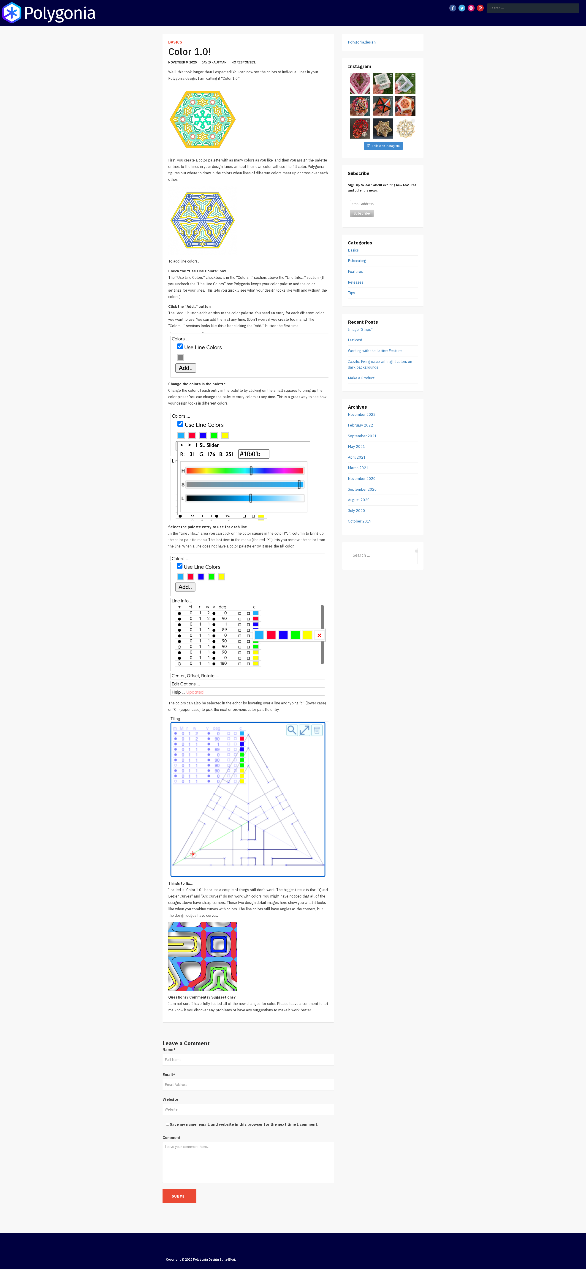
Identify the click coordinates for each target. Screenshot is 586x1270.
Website (170, 1099)
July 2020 (356, 510)
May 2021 (356, 446)
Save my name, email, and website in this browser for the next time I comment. (244, 1124)
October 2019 (360, 521)
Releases (355, 282)
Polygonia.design (362, 42)
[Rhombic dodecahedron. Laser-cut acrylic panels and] (360, 83)
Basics (175, 42)
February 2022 (360, 425)
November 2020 (362, 478)
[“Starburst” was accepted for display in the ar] (383, 128)
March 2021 (358, 467)
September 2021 (362, 436)
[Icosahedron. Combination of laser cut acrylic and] (383, 106)
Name (169, 1049)
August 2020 (359, 500)
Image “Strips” (360, 329)
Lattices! (355, 340)
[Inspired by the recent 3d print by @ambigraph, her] (405, 128)
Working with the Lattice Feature (375, 350)
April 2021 (357, 457)
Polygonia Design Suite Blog (214, 1259)
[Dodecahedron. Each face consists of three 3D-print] (405, 106)
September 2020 (362, 489)
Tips (351, 292)
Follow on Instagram (386, 146)
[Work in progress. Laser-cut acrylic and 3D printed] (405, 83)
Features (355, 271)
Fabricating (357, 260)
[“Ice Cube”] (383, 83)
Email (169, 1074)
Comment (172, 1137)
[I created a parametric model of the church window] (360, 128)
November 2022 (362, 414)
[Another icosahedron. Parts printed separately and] (360, 106)
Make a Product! (361, 378)
